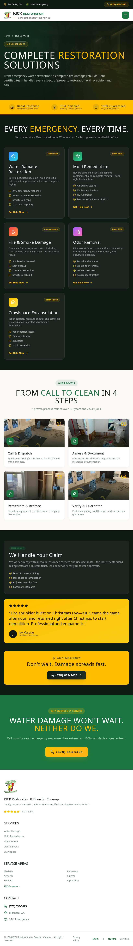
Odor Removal (11, 846)
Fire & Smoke (11, 841)
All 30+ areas (11, 886)
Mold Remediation (14, 836)
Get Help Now (16, 212)
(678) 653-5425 (66, 675)
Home (7, 35)
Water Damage (12, 831)
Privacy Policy (76, 939)
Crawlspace (10, 851)
